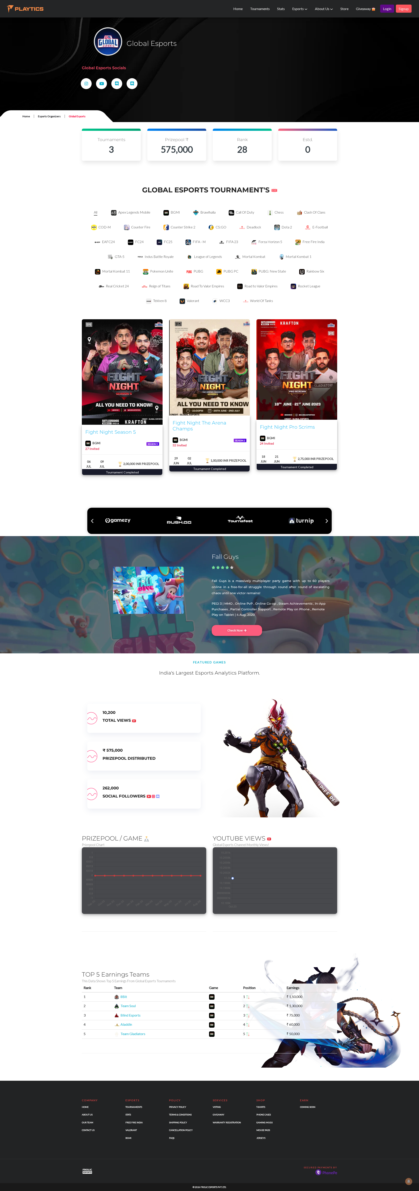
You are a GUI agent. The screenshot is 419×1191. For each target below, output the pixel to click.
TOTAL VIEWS (117, 720)
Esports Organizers (49, 116)
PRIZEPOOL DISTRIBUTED (129, 758)
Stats (281, 9)
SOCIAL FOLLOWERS (124, 796)
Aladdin (126, 1024)
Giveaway (363, 9)
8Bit (123, 996)
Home (238, 9)
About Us (322, 9)
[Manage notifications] (408, 1181)
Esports (298, 9)
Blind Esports (130, 1015)
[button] (92, 521)
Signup (404, 9)
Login (387, 9)
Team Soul (128, 1006)
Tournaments (260, 9)
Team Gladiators (132, 1034)
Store (344, 9)
